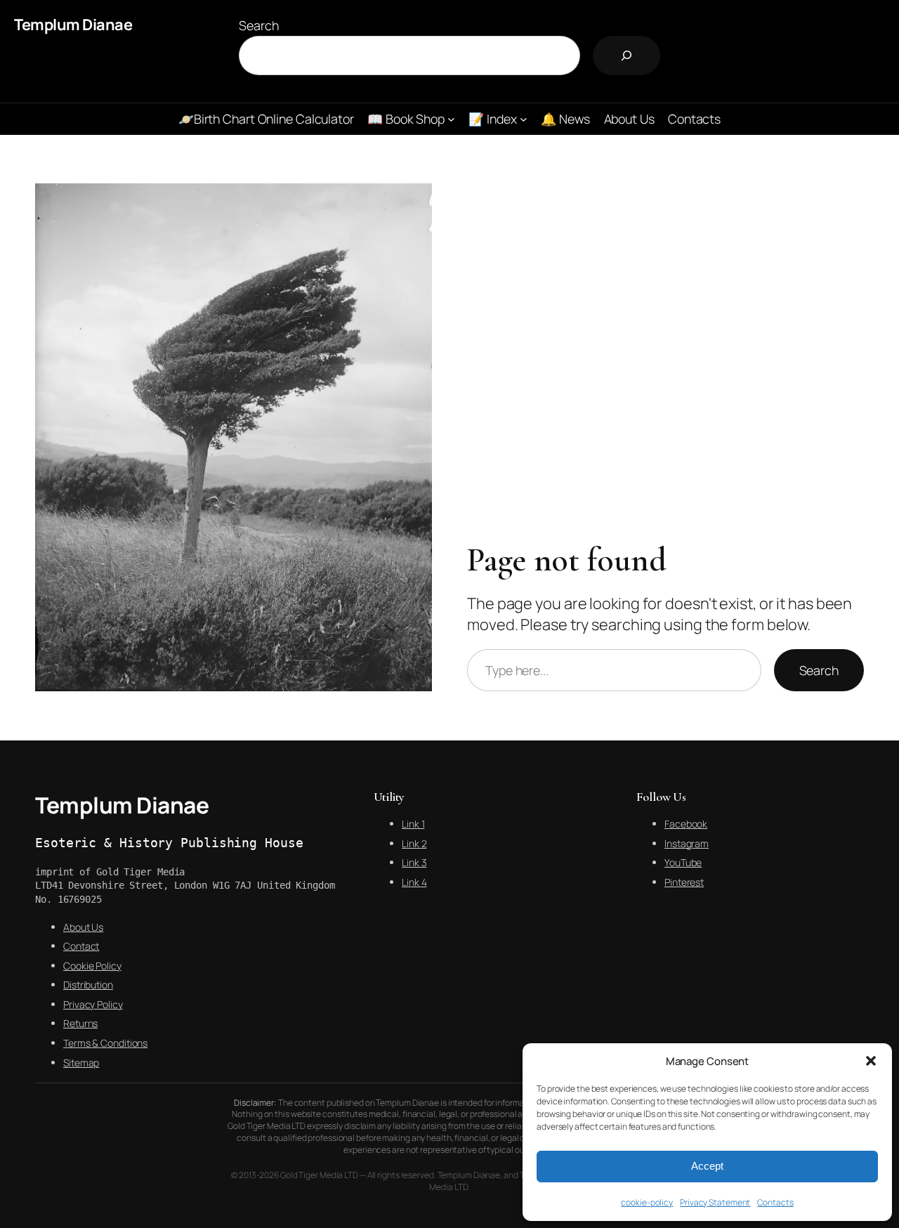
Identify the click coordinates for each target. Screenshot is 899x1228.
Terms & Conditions (105, 1043)
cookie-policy (647, 1202)
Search (258, 25)
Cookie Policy (92, 965)
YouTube (683, 862)
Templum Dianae (73, 24)
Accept (707, 1166)
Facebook (685, 823)
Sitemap (81, 1062)
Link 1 (413, 823)
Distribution (88, 984)
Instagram (686, 843)
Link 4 (414, 882)
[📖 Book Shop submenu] (451, 119)
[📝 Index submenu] (523, 119)
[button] (871, 1061)
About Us (83, 927)
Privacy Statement (715, 1202)
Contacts (775, 1202)
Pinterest (684, 882)
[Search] (626, 55)
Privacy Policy (93, 1004)
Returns (80, 1023)
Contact (81, 946)
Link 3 (414, 862)
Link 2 (414, 843)
